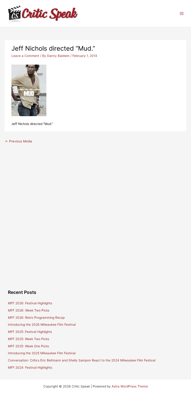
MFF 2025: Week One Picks (28, 346)
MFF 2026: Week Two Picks (28, 310)
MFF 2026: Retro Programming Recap (36, 317)
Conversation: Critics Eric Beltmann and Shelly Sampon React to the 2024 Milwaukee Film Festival (81, 360)
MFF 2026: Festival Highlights (30, 303)
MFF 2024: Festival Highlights (30, 367)
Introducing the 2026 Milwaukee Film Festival (42, 324)
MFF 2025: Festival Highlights (30, 332)
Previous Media (18, 141)
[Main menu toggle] (182, 13)
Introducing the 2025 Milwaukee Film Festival (41, 353)
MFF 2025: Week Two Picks (28, 339)
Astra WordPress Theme (130, 386)
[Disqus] (95, 204)
